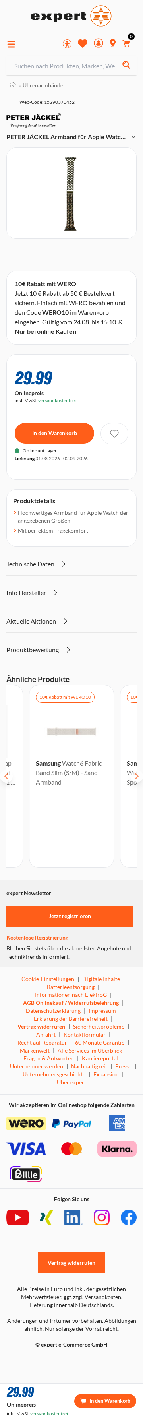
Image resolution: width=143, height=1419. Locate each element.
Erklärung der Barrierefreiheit (71, 1018)
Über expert (71, 1082)
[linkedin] (73, 1217)
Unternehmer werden (36, 1066)
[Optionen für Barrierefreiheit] (67, 43)
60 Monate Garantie (99, 1042)
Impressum (102, 1010)
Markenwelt (35, 1050)
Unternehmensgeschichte (54, 1074)
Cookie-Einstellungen (47, 978)
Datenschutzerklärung (53, 1010)
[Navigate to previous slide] (6, 776)
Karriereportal (100, 1058)
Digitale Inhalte (101, 978)
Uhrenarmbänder (42, 85)
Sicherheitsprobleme (98, 1026)
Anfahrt (46, 1034)
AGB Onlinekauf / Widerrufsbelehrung (71, 1002)
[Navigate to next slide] (136, 776)
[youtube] (17, 1217)
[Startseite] (13, 85)
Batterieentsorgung (71, 986)
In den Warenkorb (54, 433)
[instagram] (102, 1217)
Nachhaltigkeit (89, 1066)
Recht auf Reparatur (42, 1042)
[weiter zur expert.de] (38, 1361)
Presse (123, 1066)
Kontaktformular (85, 1034)
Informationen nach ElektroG (71, 994)
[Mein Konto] (98, 44)
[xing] (46, 1217)
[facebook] (129, 1217)
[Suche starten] (126, 66)
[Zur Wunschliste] (82, 43)
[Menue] (11, 44)
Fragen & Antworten (48, 1058)
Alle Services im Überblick (90, 1050)
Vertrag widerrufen (41, 1026)
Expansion (106, 1074)
